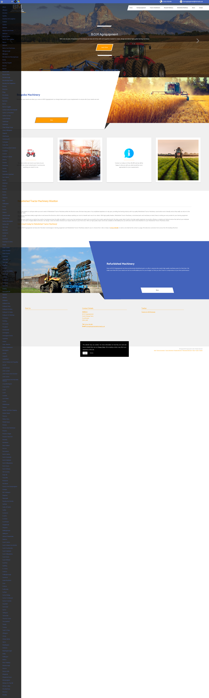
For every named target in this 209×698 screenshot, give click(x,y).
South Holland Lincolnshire (9, 545)
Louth (4, 393)
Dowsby (4, 163)
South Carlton (6, 542)
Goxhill (4, 236)
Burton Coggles (6, 107)
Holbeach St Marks (7, 312)
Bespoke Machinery (168, 8)
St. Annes (5, 569)
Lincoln (4, 365)
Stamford (5, 577)
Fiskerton (4, 198)
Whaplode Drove (7, 677)
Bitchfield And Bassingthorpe (10, 57)
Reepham (5, 495)
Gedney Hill (5, 224)
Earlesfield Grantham (8, 174)
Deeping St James (7, 157)
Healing (4, 289)
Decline (91, 353)
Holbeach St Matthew (8, 315)
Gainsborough (6, 215)
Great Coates (6, 248)
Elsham (4, 186)
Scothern (4, 519)
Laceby (4, 353)
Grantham (5, 239)
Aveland (4, 22)
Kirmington (5, 350)
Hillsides (4, 297)
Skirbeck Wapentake (7, 536)
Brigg (3, 92)
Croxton (4, 154)
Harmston (5, 283)
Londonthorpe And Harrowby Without (10, 380)
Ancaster (4, 13)
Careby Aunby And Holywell (9, 110)
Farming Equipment (141, 8)
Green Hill (5, 259)
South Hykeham (6, 551)
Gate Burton (5, 218)
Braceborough (6, 77)
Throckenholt (6, 621)
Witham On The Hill (7, 683)
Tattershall (5, 616)
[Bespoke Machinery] (156, 100)
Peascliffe (5, 478)
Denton (4, 160)
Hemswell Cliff (6, 292)
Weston (4, 668)
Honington (5, 318)
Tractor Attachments (155, 8)
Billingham (5, 54)
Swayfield (5, 604)
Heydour (4, 295)
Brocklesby (5, 95)
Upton (4, 642)
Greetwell (5, 262)
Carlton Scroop (6, 116)
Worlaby (4, 695)
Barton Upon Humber (8, 39)
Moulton (4, 431)
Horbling (4, 321)
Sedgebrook (5, 525)
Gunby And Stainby (7, 271)
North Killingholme (7, 463)
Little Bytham (6, 368)
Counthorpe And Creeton (9, 148)
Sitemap (200, 350)
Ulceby (4, 636)
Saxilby (4, 510)
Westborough (6, 665)
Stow (3, 583)
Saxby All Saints (6, 507)
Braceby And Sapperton (8, 83)
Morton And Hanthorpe (8, 428)
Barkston (4, 33)
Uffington (5, 633)
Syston (4, 610)
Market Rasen (6, 413)
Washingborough (7, 651)
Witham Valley (6, 686)
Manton (4, 407)
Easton (4, 180)
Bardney (4, 28)
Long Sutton (5, 387)
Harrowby (5, 286)
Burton (4, 104)
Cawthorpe (5, 121)
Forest (4, 207)
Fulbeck (4, 212)
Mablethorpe (5, 404)
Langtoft (4, 356)
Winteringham (6, 680)
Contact (201, 8)
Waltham (4, 648)
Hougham (5, 327)
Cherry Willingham (7, 130)
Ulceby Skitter (6, 639)
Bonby (4, 60)
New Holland (5, 445)
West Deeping (6, 662)
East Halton (5, 177)
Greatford (5, 256)
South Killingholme (7, 554)
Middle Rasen (6, 422)
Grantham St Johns (7, 242)
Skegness (5, 528)
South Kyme (5, 557)
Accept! (85, 353)
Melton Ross (5, 419)
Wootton (4, 692)
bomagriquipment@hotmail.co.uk (193, 1)
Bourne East (5, 72)
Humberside (5, 330)
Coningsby (5, 142)
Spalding (4, 566)
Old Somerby (6, 472)
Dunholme (5, 165)
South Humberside (7, 548)
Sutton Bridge (6, 595)
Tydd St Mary (6, 630)
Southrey (4, 563)
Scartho (4, 516)
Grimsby (4, 268)
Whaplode (5, 674)
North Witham (6, 469)
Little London (6, 371)
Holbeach (5, 300)
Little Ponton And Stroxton (9, 374)
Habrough (5, 274)
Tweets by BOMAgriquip (148, 312)
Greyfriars (5, 265)
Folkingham (5, 204)
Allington (4, 10)
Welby (4, 654)
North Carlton (6, 454)
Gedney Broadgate (7, 221)
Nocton (4, 448)
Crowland (5, 151)
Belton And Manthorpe (8, 48)
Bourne (4, 69)
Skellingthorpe (6, 530)
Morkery (4, 425)
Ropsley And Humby (7, 501)
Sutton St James (6, 601)
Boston (4, 66)
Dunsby (4, 168)
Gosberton (5, 233)
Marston (4, 416)
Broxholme (5, 98)
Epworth (4, 189)
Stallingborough (6, 574)
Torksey (4, 627)
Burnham (4, 101)
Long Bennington (7, 384)
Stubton (4, 586)
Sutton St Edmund (7, 598)
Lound (4, 390)
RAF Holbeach (6, 492)
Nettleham (5, 442)
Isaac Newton (6, 344)
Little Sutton (5, 377)
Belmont (4, 45)
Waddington (5, 645)
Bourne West (6, 74)
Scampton (5, 513)
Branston (4, 89)
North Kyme (5, 466)
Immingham (5, 333)
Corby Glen (5, 145)
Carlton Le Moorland (8, 113)
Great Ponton (6, 253)
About (193, 8)
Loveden (4, 396)
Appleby (4, 16)
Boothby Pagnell (6, 63)
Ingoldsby (5, 339)
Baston (4, 42)
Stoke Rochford (6, 580)
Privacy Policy (101, 347)
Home (131, 8)
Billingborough (6, 51)
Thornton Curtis (6, 618)
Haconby (4, 277)
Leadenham (5, 359)
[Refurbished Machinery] (52, 270)
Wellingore (5, 657)
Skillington (5, 533)
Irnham (4, 341)
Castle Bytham (6, 119)
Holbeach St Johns (7, 309)
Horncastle (5, 324)
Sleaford (4, 539)
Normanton (5, 451)
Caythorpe (5, 124)
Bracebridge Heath (7, 80)
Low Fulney (5, 398)
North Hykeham (6, 460)
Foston (4, 209)
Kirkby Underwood (7, 347)
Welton (4, 660)
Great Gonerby (6, 251)
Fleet (3, 201)
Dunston (4, 171)
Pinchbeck (5, 484)
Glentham (5, 230)
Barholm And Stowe (7, 30)
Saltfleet (4, 504)
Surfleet (4, 592)
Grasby (4, 245)
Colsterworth (5, 139)
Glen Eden (5, 227)
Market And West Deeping (9, 410)
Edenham (5, 183)
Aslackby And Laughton (8, 19)
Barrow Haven (6, 36)
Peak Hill (4, 475)
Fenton (4, 195)
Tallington (5, 613)
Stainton (4, 572)
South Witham (6, 560)
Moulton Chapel (6, 434)
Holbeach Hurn (6, 306)
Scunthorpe (5, 522)
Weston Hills (5, 671)
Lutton (4, 401)
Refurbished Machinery (182, 8)
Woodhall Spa (6, 689)
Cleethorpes (5, 136)
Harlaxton (5, 280)
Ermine (4, 192)
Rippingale (5, 498)
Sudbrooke (5, 589)
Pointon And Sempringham (9, 486)
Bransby (4, 86)
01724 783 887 (167, 1)
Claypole (4, 133)
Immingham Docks (7, 336)
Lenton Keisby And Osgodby (10, 362)
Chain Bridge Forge (7, 127)
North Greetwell (6, 457)
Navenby (4, 440)
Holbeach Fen (6, 303)
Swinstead (5, 607)
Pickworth (5, 481)
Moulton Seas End (7, 437)
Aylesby (4, 25)
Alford (4, 7)
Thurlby (4, 624)
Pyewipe (4, 489)
